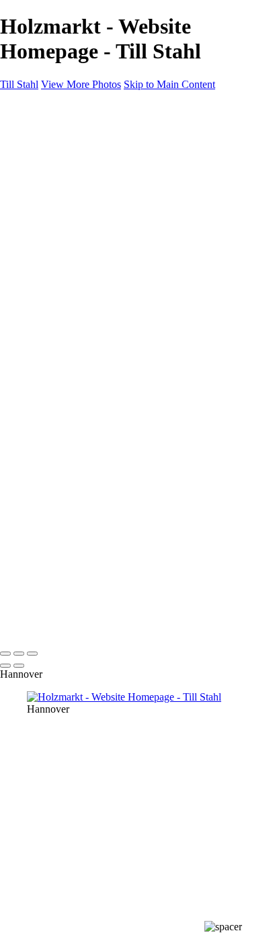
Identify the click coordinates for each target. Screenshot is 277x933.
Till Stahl (19, 84)
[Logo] (49, 107)
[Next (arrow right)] (18, 666)
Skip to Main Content (169, 84)
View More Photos (81, 84)
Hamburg (74, 166)
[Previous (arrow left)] (5, 666)
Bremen (70, 190)
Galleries (72, 154)
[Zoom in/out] (32, 654)
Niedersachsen (85, 178)
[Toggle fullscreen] (18, 654)
